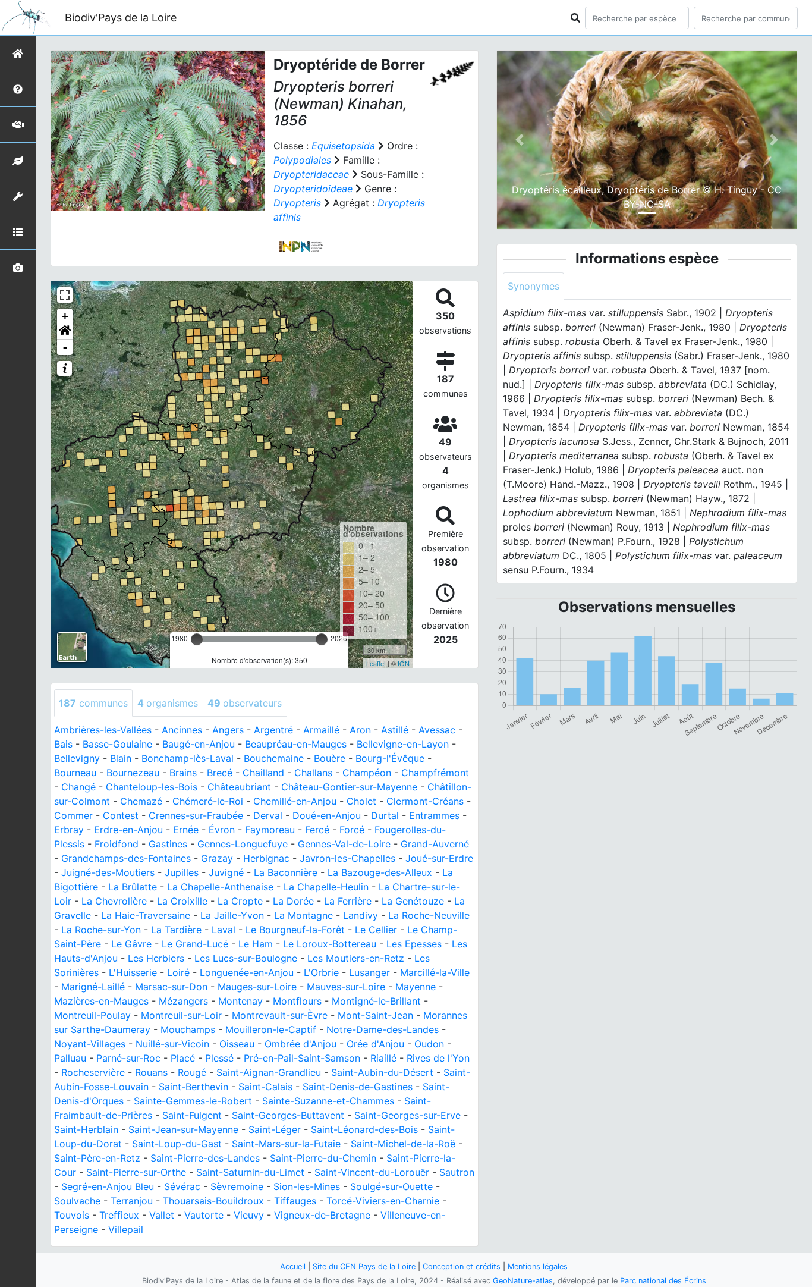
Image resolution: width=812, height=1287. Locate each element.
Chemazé (141, 801)
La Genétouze (413, 901)
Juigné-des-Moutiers (108, 872)
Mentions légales (538, 1266)
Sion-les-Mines (306, 1186)
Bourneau (75, 773)
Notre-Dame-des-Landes (382, 1029)
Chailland (263, 773)
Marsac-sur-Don (171, 987)
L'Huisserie (133, 972)
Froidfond (117, 844)
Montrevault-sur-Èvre (280, 1015)
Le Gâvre (131, 944)
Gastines (168, 844)
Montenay (240, 1001)
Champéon (366, 773)
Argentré (273, 730)
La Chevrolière (114, 901)
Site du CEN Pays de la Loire (364, 1266)
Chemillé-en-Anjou (294, 801)
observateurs (244, 703)
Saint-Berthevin (193, 1087)
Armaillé (321, 730)
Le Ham (255, 944)
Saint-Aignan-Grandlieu (268, 1072)
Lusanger (369, 972)
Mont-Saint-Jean (375, 1015)
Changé (78, 787)
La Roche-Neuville (429, 915)
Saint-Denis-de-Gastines (358, 1087)
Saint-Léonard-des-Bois (364, 1129)
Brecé (219, 773)
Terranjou (132, 1201)
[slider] (197, 639)
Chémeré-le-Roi (207, 801)
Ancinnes (182, 730)
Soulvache (77, 1201)
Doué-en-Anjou (326, 815)
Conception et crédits (462, 1266)
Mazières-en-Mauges (101, 1001)
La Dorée (293, 901)
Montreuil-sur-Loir (181, 1015)
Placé (183, 1058)
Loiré (178, 972)
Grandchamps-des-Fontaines (126, 858)
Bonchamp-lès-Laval (187, 758)
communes (93, 703)
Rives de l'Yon (438, 1058)
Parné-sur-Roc (128, 1058)
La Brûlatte (132, 887)
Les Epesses (414, 944)
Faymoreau (270, 830)
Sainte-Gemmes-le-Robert (193, 1101)
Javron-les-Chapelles (347, 858)
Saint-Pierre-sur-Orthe (136, 1172)
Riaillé (383, 1058)
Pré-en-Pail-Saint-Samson (302, 1058)
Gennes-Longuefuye (242, 844)
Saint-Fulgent (192, 1115)
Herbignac (266, 858)
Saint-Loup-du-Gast (177, 1144)
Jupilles (182, 872)
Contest (121, 815)
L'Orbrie (321, 972)
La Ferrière (348, 901)
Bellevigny (77, 758)
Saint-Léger (274, 1129)
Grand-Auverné (435, 844)
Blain (120, 758)
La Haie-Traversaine (145, 915)
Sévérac (182, 1186)
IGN (404, 663)
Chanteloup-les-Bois (151, 787)
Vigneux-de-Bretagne (322, 1215)
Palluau (70, 1058)
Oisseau (236, 1044)
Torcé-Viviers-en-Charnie (382, 1201)
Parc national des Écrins (663, 1280)
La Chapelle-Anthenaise (220, 887)
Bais (63, 744)
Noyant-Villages (89, 1044)
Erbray (69, 830)
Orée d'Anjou (375, 1044)
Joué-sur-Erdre (439, 858)
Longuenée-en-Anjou (247, 972)
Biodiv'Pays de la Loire (121, 17)
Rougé (192, 1072)
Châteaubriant (239, 787)
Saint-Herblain (86, 1129)
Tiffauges (295, 1201)
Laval (223, 930)
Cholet (361, 801)
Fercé (317, 830)
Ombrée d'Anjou (300, 1044)
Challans (313, 773)
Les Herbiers (156, 958)
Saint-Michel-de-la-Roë (403, 1144)
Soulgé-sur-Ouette (391, 1186)
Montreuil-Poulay (92, 1015)
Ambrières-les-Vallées (103, 730)
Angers (228, 730)
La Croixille (182, 901)
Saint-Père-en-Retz (97, 1158)
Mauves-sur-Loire (346, 987)
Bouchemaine (274, 758)
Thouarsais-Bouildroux (213, 1201)
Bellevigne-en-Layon (403, 744)
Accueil (293, 1266)
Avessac (436, 730)
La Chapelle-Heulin (326, 887)
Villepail (125, 1229)
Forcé (351, 830)
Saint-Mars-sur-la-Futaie (286, 1144)
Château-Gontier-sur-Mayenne (349, 787)
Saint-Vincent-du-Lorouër (371, 1172)
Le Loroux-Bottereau (329, 944)
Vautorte (204, 1215)
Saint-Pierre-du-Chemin (323, 1158)
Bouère (329, 758)
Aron (360, 730)
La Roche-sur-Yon (101, 930)
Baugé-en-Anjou (198, 744)
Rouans (151, 1072)
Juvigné (226, 872)
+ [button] (65, 316)
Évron (222, 830)
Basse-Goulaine (117, 744)
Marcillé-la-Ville (435, 972)
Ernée (186, 830)
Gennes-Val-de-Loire (344, 844)
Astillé (394, 730)
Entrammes (434, 815)
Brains (183, 773)
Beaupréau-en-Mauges (296, 744)
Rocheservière (93, 1072)
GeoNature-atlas (523, 1280)
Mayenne (415, 987)
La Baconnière (285, 872)
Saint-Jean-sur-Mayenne (183, 1129)
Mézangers (183, 1001)
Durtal (385, 815)
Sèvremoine (236, 1186)
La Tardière (176, 930)
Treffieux (119, 1215)
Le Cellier (376, 930)
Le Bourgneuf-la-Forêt (295, 930)
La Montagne (303, 915)
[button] (65, 332)
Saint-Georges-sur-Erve (407, 1115)
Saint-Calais (265, 1087)
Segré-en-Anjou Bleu (107, 1186)
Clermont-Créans (425, 801)
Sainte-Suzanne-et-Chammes (328, 1101)
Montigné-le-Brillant (376, 1001)
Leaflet (376, 663)
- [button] (65, 347)
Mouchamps (187, 1029)
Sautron (456, 1172)
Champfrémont (435, 773)
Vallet (161, 1215)
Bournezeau (132, 773)
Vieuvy (249, 1215)
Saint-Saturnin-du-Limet (250, 1172)
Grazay (217, 858)
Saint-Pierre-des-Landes (205, 1158)
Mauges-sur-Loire (257, 987)
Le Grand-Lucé (195, 944)
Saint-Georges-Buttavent (288, 1115)
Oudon (429, 1044)
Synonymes (533, 286)
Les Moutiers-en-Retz (355, 958)
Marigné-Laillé (93, 987)
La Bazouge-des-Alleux (380, 872)
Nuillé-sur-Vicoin (172, 1044)
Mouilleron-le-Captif (270, 1029)
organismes (167, 703)
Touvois (71, 1215)
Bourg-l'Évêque (389, 758)
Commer (73, 815)
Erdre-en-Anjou (128, 830)
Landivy (360, 915)
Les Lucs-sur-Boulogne (245, 958)
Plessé (219, 1058)
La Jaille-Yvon (232, 915)
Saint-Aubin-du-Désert (382, 1072)
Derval (267, 815)
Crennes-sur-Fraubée (196, 815)
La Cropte (240, 901)
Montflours (297, 1001)
